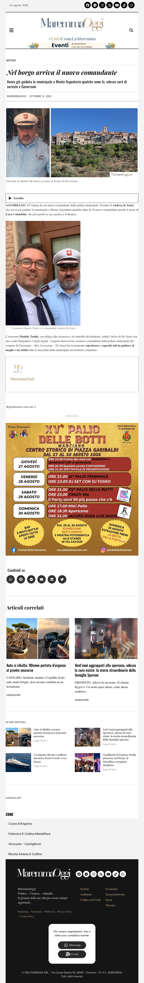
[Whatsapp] (131, 5)
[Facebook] (87, 5)
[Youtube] (117, 5)
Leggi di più (13, 695)
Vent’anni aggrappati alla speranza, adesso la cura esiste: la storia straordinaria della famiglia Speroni (105, 670)
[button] (10, 579)
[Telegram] (95, 5)
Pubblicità (49, 911)
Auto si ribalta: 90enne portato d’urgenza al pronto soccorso (36, 667)
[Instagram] (102, 5)
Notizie (11, 60)
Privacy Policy (64, 911)
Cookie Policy (27, 916)
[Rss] (109, 5)
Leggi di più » (41, 740)
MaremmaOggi (22, 378)
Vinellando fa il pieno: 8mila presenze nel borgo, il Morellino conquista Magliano (119, 760)
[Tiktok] (124, 5)
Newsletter (36, 911)
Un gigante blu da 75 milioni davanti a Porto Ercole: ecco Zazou (50, 758)
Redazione (23, 911)
